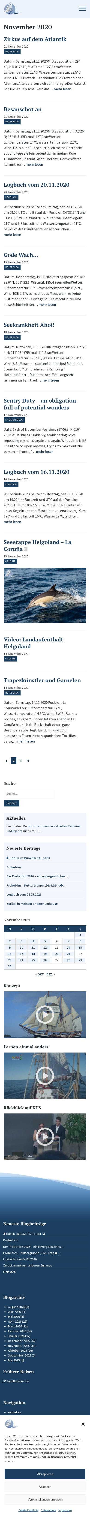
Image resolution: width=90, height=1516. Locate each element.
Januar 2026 (16, 1336)
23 (9, 960)
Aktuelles (14, 1412)
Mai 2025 (14, 1360)
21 (68, 954)
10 (21, 948)
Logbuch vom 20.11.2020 (36, 184)
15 (80, 948)
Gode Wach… (21, 255)
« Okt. (39, 974)
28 (68, 960)
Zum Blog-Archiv (17, 1381)
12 (45, 948)
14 (68, 948)
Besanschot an (23, 109)
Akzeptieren (45, 1474)
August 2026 (16, 1307)
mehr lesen (62, 89)
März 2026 (15, 1326)
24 (21, 960)
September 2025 (19, 1355)
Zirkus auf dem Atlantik (35, 39)
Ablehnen (45, 1487)
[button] (83, 1424)
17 (21, 954)
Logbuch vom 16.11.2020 (36, 471)
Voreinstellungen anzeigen (45, 1499)
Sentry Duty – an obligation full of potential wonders (40, 404)
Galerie (10, 561)
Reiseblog (12, 51)
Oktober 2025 (17, 1350)
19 (45, 954)
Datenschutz (48, 1510)
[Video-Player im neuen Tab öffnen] (45, 1014)
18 (33, 954)
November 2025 (19, 1346)
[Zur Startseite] (37, 9)
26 (45, 960)
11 (33, 948)
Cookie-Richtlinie (28, 1510)
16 (9, 954)
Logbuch (11, 197)
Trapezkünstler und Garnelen (42, 680)
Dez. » (50, 974)
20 (56, 954)
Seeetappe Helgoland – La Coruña (37, 545)
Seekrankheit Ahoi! (29, 324)
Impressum (65, 1510)
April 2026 (14, 1321)
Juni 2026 (14, 1312)
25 (33, 960)
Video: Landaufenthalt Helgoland (33, 643)
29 (80, 960)
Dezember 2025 (19, 1341)
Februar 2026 (17, 1331)
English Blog (14, 419)
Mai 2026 (14, 1316)
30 (9, 966)
